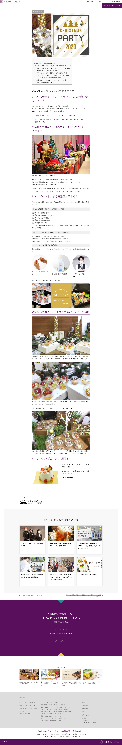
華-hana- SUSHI (25, 713)
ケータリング (25, 497)
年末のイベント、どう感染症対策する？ (47, 70)
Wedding (85, 708)
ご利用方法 (85, 705)
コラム (84, 712)
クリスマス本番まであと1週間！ (45, 82)
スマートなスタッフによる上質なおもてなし (53, 718)
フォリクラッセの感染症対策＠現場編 (49, 77)
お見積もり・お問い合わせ (112, 5)
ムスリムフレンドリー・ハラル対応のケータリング (55, 707)
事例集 (84, 702)
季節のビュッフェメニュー (27, 705)
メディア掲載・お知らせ (89, 723)
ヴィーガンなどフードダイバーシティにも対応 (54, 709)
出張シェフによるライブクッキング (51, 716)
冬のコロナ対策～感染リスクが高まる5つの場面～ (52, 73)
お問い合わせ (85, 715)
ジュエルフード (24, 711)
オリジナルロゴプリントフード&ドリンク (53, 714)
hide (55, 60)
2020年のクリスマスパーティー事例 (44, 63)
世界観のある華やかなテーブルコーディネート (54, 705)
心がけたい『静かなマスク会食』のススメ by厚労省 (54, 75)
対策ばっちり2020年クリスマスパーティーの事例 (50, 80)
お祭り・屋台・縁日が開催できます (51, 720)
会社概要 (84, 718)
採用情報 (84, 720)
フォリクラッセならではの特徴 (49, 702)
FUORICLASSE (110, 742)
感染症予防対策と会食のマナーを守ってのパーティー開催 (52, 68)
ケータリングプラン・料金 (27, 702)
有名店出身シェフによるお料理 (28, 708)
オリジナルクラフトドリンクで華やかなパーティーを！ (57, 711)
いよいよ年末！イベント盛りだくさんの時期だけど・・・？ (53, 66)
